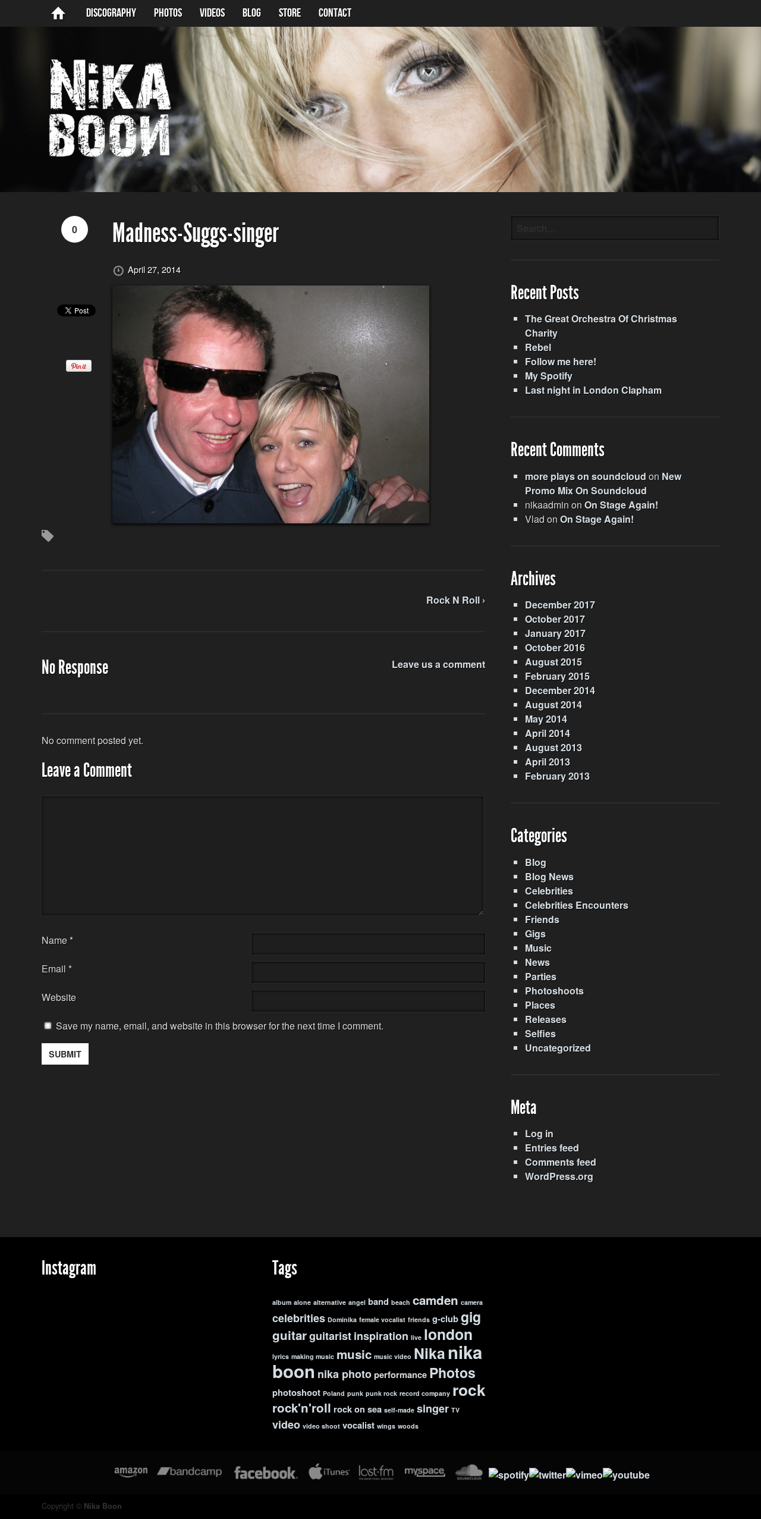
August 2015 (553, 662)
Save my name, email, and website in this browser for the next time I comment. (219, 1025)
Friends (542, 919)
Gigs (535, 933)
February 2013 (557, 776)
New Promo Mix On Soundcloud (603, 483)
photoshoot (296, 1392)
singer (433, 1408)
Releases (546, 1019)
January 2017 (555, 633)
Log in (539, 1133)
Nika (429, 1353)
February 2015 (557, 676)
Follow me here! (560, 361)
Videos (212, 13)
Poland (334, 1393)
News (537, 962)
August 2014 (553, 704)
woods (408, 1425)
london (448, 1334)
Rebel (538, 347)
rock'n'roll (301, 1407)
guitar (289, 1335)
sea (374, 1409)
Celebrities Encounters (576, 905)
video (286, 1424)
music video (392, 1356)
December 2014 (560, 690)
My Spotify (549, 375)
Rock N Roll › (455, 600)
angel (357, 1302)
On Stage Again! (621, 504)
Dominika (342, 1319)
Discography (111, 13)
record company (425, 1393)
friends (419, 1319)
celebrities (298, 1318)
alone (302, 1302)
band (378, 1301)
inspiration (381, 1336)
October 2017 (555, 619)
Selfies (540, 1033)
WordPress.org (559, 1176)
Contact (335, 13)
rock (469, 1389)
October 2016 (555, 647)
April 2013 (547, 761)
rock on (349, 1409)
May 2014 (546, 719)
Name (57, 940)
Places (540, 1005)
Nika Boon (103, 1506)
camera (472, 1302)
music (354, 1354)
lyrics (280, 1356)
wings (386, 1425)
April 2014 (547, 733)
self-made (399, 1409)
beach (400, 1302)
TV (455, 1409)
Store (290, 13)
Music (538, 948)
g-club (445, 1319)
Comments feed (560, 1162)
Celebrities (549, 890)
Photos (168, 13)
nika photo (344, 1374)
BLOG (252, 13)
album (281, 1302)
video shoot (321, 1425)
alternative (329, 1302)
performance (400, 1375)
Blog (535, 862)
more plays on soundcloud (585, 476)
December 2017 (560, 604)
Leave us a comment (438, 664)
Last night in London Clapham (593, 390)
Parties (540, 976)
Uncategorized (558, 1047)
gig (471, 1316)
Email (54, 968)
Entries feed (552, 1147)
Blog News (549, 876)
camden (435, 1299)
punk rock (381, 1393)
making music (312, 1356)
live (416, 1337)
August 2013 (553, 747)
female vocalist (382, 1319)
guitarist (330, 1336)
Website (59, 997)
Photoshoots (554, 990)
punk (355, 1393)
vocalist (358, 1425)
